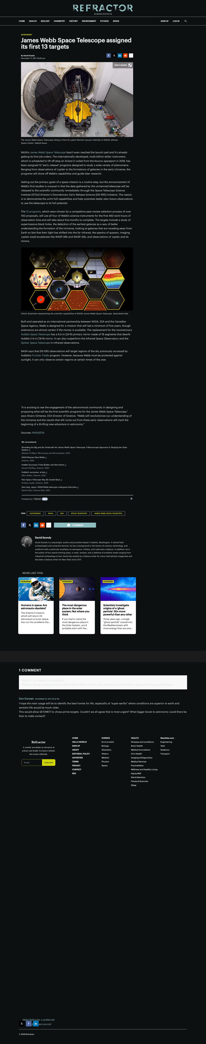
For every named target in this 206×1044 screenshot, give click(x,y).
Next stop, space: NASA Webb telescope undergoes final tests (49, 487)
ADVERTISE (77, 757)
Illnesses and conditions (142, 742)
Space (104, 765)
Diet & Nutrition (138, 777)
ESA (42, 432)
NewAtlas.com (167, 738)
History (105, 753)
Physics (105, 761)
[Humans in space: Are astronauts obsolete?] (36, 589)
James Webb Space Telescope (48, 152)
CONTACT (76, 769)
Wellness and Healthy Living (144, 769)
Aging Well (136, 773)
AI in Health (136, 753)
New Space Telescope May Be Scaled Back (41, 480)
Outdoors (164, 750)
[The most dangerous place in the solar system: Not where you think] (77, 589)
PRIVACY (76, 765)
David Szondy (43, 537)
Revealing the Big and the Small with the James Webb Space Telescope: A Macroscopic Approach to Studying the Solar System (74, 448)
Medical (105, 757)
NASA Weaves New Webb (33, 457)
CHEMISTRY (59, 21)
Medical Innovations (140, 750)
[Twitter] (114, 55)
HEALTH (33, 21)
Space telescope (79, 513)
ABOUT (75, 750)
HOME (22, 21)
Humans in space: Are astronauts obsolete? (34, 607)
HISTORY (73, 21)
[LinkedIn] (120, 55)
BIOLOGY (45, 21)
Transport (165, 753)
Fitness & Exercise (139, 781)
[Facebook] (109, 55)
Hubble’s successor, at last (33, 472)
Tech (162, 746)
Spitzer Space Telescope (35, 342)
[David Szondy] (26, 541)
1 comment (77, 525)
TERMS (75, 761)
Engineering (166, 742)
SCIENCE (106, 738)
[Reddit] (125, 55)
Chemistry (106, 750)
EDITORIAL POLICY (81, 753)
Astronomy (26, 35)
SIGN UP (165, 21)
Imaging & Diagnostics (141, 757)
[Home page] (103, 8)
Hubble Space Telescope (35, 334)
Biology (105, 746)
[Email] (131, 55)
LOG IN (176, 21)
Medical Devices (138, 761)
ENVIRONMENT (89, 21)
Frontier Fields (40, 355)
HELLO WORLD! (79, 742)
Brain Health (137, 746)
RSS (74, 773)
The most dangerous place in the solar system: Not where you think (75, 610)
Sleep (133, 785)
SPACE (116, 21)
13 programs (33, 211)
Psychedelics (137, 765)
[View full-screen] (130, 65)
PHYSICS (104, 21)
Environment (108, 742)
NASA (35, 432)
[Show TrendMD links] (131, 498)
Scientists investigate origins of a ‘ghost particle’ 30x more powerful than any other (117, 610)
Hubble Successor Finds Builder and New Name (43, 465)
